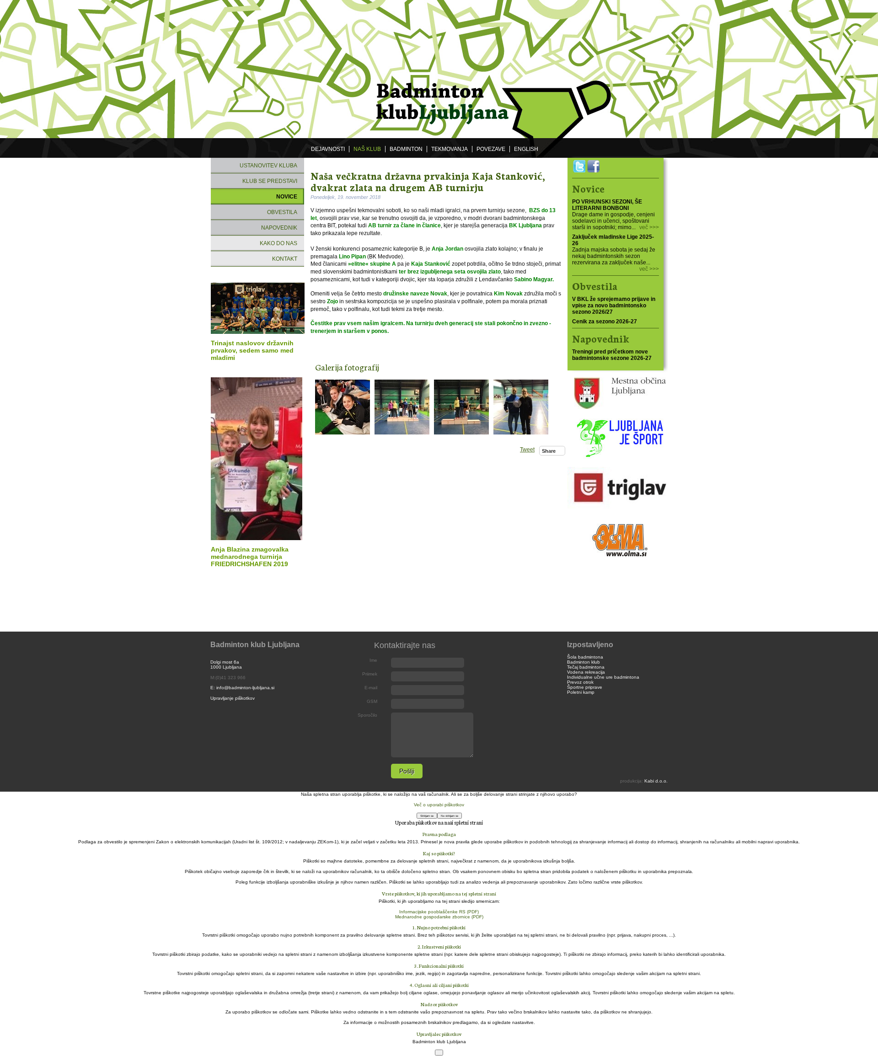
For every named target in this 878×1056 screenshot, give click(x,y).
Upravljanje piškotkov (232, 698)
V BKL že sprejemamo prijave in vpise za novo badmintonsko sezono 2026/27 (613, 305)
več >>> (649, 227)
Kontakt (284, 259)
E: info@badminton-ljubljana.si (242, 687)
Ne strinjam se (449, 815)
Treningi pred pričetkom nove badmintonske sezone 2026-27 (612, 354)
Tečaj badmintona (586, 667)
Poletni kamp (580, 692)
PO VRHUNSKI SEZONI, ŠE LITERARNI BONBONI (607, 204)
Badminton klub (583, 662)
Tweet (527, 449)
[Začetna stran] (438, 69)
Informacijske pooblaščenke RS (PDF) (439, 911)
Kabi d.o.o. (656, 780)
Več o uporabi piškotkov (439, 804)
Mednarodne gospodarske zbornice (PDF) (439, 916)
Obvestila (282, 212)
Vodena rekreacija (586, 672)
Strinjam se (427, 815)
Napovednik (279, 228)
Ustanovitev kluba (268, 165)
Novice (286, 196)
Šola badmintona (585, 656)
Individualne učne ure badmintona (603, 677)
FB (593, 166)
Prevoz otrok (580, 682)
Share (549, 451)
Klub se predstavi (269, 181)
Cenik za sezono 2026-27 (604, 321)
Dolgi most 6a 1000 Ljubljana (226, 664)
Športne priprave (584, 687)
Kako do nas (278, 243)
